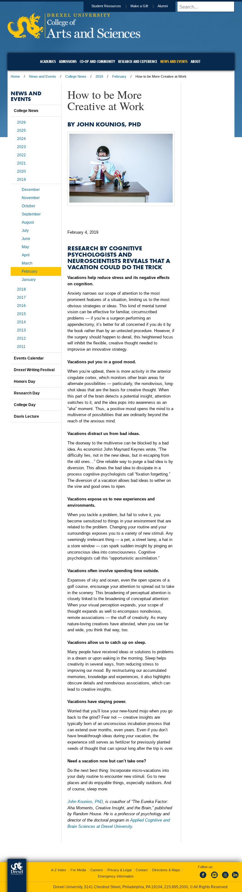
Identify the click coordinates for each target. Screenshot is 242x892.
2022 (21, 155)
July (25, 230)
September (31, 214)
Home (15, 76)
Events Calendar (29, 358)
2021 (21, 163)
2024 (21, 139)
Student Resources (106, 6)
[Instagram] (214, 878)
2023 (21, 147)
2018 (21, 289)
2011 (21, 346)
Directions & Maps (166, 870)
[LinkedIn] (235, 878)
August (28, 222)
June (26, 239)
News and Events (42, 76)
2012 (21, 338)
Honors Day (24, 381)
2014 (21, 322)
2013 (21, 330)
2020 (21, 171)
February (119, 76)
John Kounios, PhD (85, 801)
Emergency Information (116, 876)
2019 (99, 76)
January (29, 279)
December (31, 189)
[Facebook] (204, 878)
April (26, 255)
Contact (142, 870)
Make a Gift (139, 6)
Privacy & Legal (119, 870)
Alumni (163, 6)
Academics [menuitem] (48, 61)
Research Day (27, 393)
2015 (21, 314)
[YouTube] (225, 878)
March (27, 263)
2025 (21, 130)
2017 (21, 297)
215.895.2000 (176, 887)
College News (75, 76)
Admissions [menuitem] (68, 61)
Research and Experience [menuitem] (137, 61)
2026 (21, 122)
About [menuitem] (195, 61)
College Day (25, 405)
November (31, 198)
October (28, 206)
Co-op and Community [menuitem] (97, 61)
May (25, 247)
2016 (21, 306)
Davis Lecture (26, 416)
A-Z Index (58, 870)
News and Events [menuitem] (173, 61)
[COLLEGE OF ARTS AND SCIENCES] (74, 36)
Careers (96, 870)
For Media (78, 870)
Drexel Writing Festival (34, 370)
